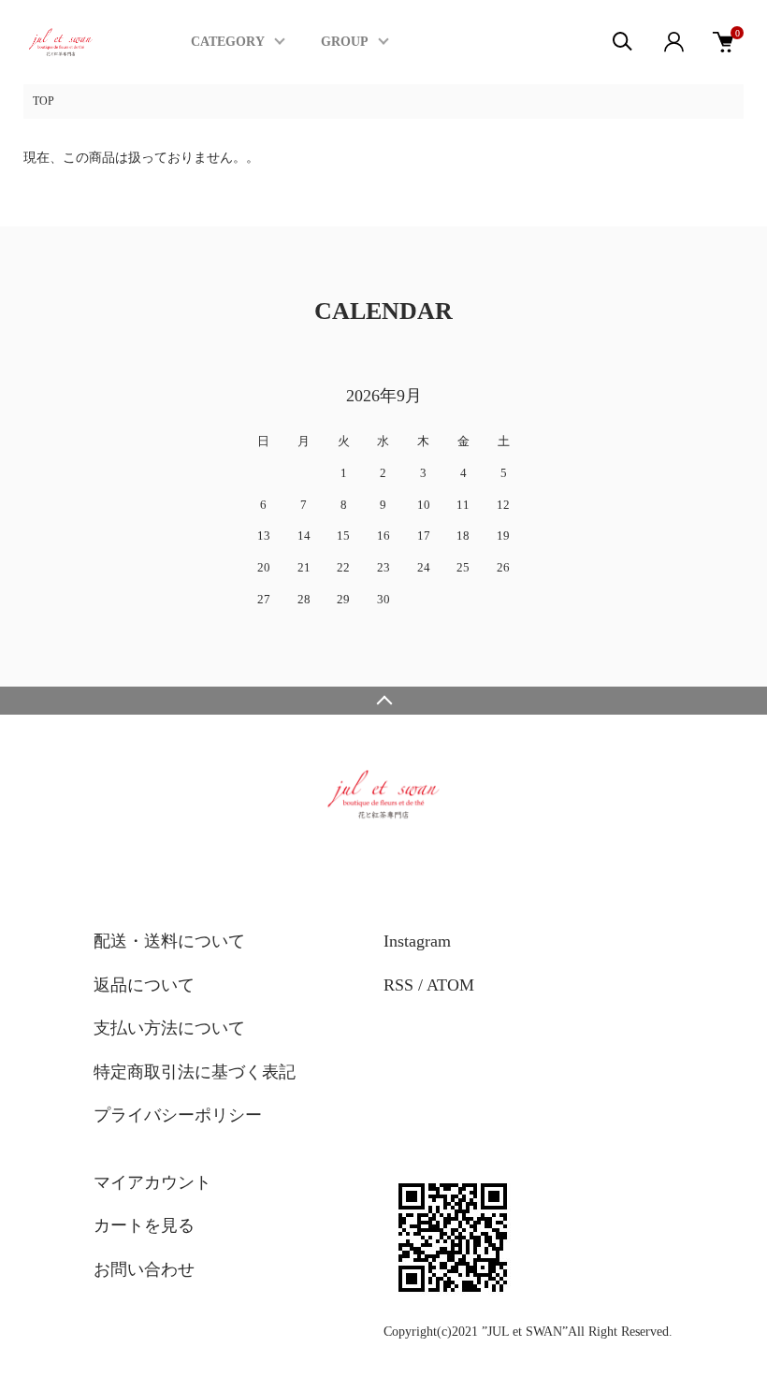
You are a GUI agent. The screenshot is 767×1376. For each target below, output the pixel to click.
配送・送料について (169, 941)
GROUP (345, 42)
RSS (398, 985)
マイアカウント (152, 1182)
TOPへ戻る (383, 701)
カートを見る (144, 1225)
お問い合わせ (144, 1269)
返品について (144, 985)
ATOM (450, 985)
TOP (43, 101)
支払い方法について (169, 1028)
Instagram (417, 941)
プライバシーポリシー (178, 1115)
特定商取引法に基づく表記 (195, 1072)
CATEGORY (228, 42)
